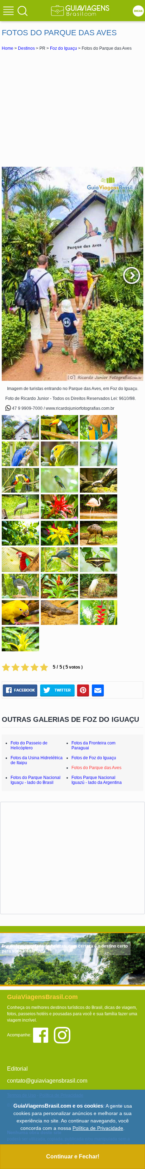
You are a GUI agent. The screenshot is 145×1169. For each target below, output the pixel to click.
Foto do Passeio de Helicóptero (29, 745)
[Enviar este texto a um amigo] (98, 690)
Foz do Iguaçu (63, 48)
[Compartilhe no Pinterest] (83, 690)
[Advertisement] (72, 108)
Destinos (26, 48)
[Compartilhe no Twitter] (57, 690)
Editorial (17, 1069)
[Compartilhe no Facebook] (20, 690)
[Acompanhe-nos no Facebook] (43, 1034)
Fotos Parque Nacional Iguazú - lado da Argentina (96, 780)
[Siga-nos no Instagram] (64, 1034)
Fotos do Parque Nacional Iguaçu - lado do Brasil (36, 780)
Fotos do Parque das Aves (96, 767)
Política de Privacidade (97, 1128)
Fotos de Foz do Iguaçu (93, 757)
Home (7, 48)
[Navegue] (9, 12)
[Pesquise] (22, 10)
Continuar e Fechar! (72, 1156)
